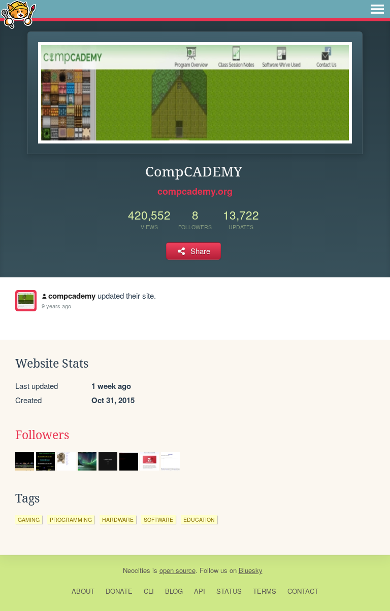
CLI (149, 591)
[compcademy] (26, 300)
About (83, 591)
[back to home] (18, 14)
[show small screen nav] (377, 9)
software (158, 519)
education (199, 519)
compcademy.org (195, 191)
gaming (29, 519)
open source (177, 570)
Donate (119, 591)
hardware (118, 519)
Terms (264, 591)
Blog (174, 591)
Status (229, 591)
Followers (42, 435)
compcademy (71, 295)
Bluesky (251, 570)
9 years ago (56, 306)
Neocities (136, 570)
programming (71, 519)
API (199, 591)
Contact (302, 591)
